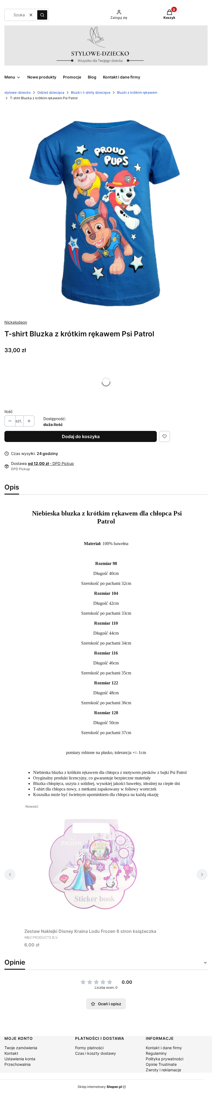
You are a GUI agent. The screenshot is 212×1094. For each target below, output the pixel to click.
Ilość (8, 411)
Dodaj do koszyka (81, 436)
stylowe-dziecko (17, 92)
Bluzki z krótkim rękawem (137, 92)
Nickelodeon (15, 322)
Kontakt (11, 1053)
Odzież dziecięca (50, 92)
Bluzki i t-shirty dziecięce (90, 92)
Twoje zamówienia (20, 1047)
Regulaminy (156, 1053)
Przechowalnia (17, 1064)
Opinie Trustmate (161, 1064)
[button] (42, 15)
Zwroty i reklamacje (163, 1069)
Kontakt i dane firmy (164, 1047)
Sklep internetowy (100, 1087)
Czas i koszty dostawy (95, 1053)
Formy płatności (89, 1047)
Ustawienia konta (19, 1058)
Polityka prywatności (164, 1058)
